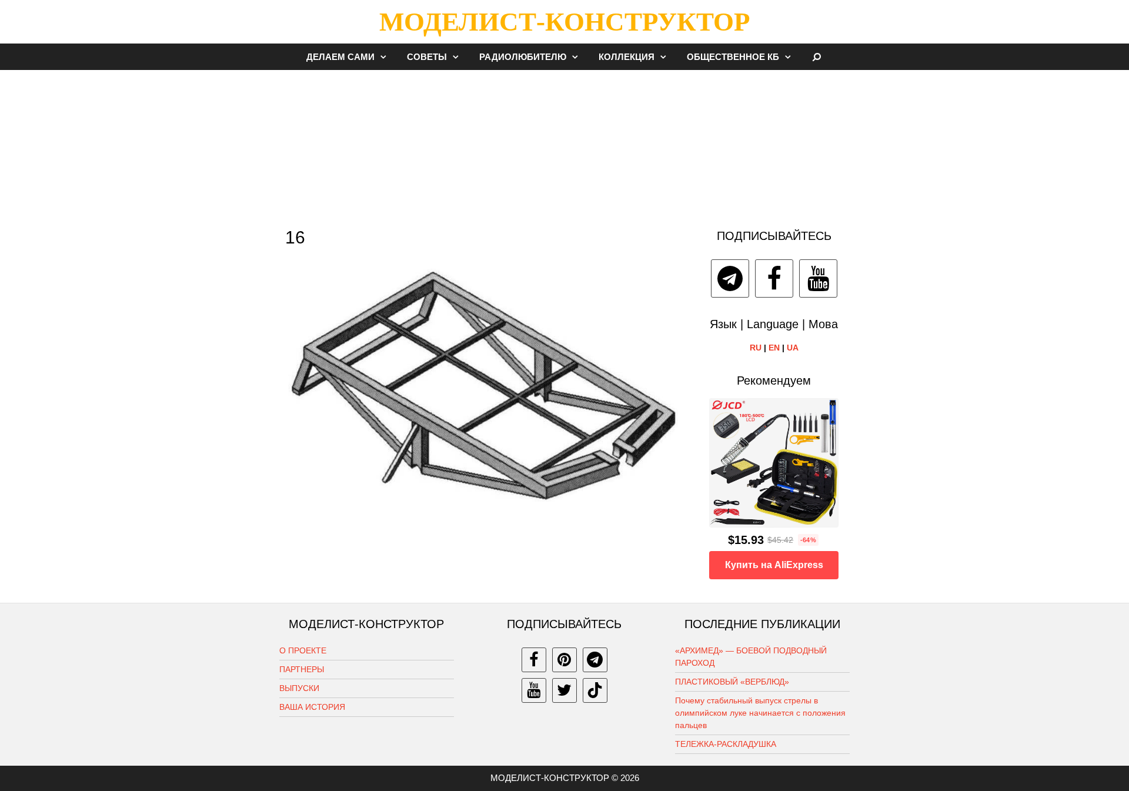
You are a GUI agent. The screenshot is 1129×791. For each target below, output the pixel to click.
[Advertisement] (564, 143)
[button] (386, 57)
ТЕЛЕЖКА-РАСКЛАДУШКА (725, 744)
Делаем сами (340, 57)
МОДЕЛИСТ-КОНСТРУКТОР (564, 21)
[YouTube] (818, 278)
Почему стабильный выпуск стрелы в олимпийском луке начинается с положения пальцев (760, 713)
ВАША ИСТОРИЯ (312, 707)
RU (755, 347)
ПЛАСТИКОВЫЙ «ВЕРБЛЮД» (732, 681)
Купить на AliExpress (774, 565)
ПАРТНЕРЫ (301, 669)
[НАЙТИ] (817, 57)
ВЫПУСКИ (299, 688)
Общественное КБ (733, 57)
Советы (427, 57)
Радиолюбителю (522, 57)
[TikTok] (595, 690)
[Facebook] (774, 278)
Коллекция (626, 57)
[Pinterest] (564, 660)
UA (793, 347)
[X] (564, 690)
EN (774, 347)
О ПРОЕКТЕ (302, 650)
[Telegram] (730, 278)
